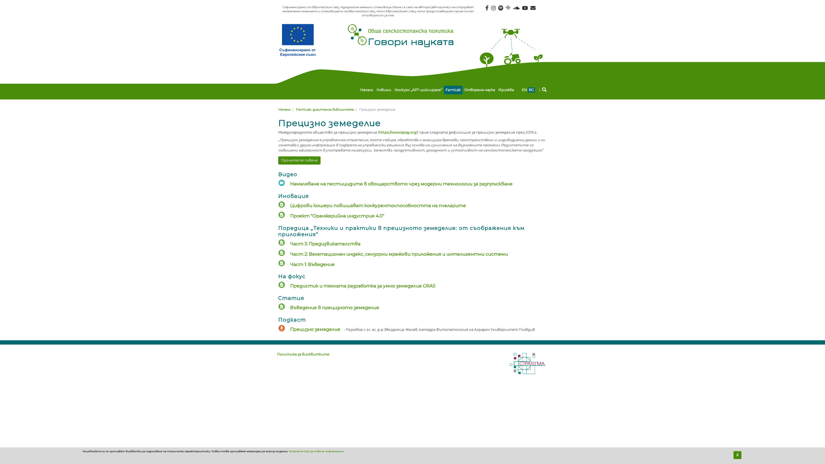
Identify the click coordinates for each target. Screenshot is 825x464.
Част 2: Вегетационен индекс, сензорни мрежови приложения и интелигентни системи (399, 254)
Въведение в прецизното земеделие (334, 307)
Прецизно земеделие (315, 329)
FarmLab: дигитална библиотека (325, 109)
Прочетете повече (299, 160)
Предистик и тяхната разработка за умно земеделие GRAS (362, 285)
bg (531, 90)
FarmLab (453, 90)
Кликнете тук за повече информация (316, 451)
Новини (384, 90)
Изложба (506, 90)
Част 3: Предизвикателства (325, 243)
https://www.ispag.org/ (398, 132)
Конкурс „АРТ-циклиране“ (418, 90)
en (524, 90)
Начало (366, 90)
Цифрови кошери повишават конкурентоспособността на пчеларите (378, 205)
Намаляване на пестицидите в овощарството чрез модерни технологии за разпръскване (401, 183)
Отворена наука (479, 90)
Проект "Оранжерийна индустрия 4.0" (337, 215)
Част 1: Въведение (312, 264)
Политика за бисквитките (303, 354)
